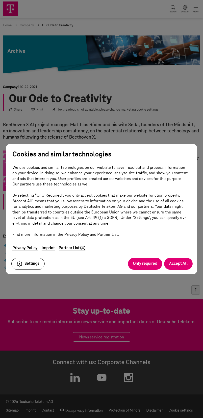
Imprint (48, 247)
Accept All (178, 263)
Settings (32, 263)
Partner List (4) (72, 247)
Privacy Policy (25, 247)
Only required (145, 263)
